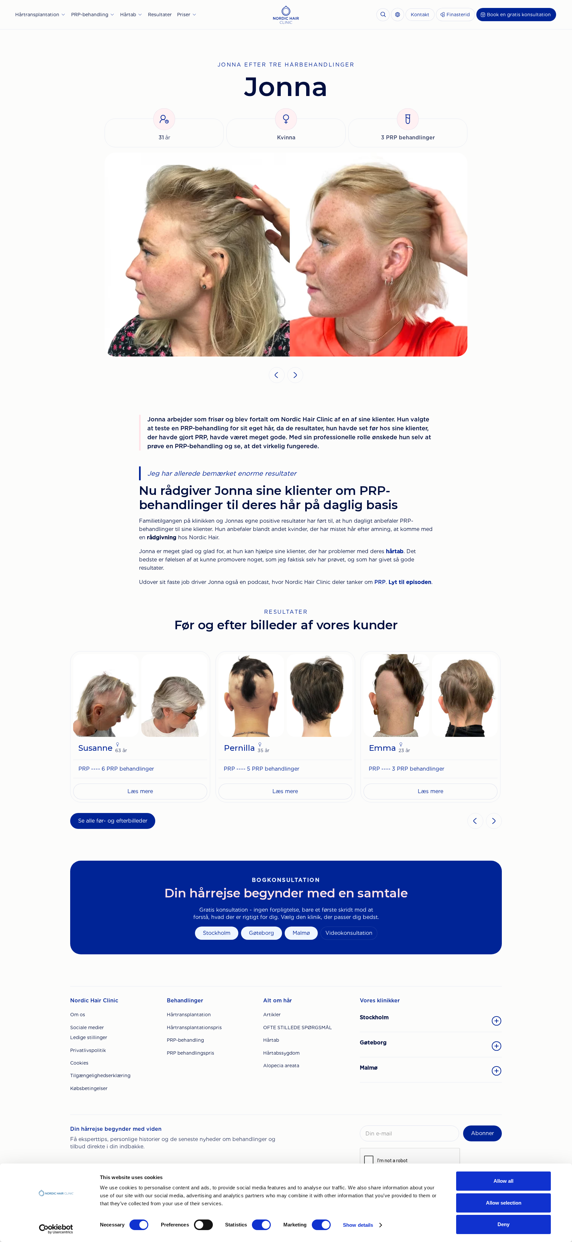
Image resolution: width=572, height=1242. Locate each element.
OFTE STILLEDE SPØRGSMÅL (297, 1027)
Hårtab (271, 1040)
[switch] (203, 1224)
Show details (358, 1225)
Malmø (301, 933)
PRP (380, 582)
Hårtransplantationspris (194, 1027)
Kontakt (420, 14)
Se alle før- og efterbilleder (112, 821)
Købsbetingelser (89, 1088)
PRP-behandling (185, 1040)
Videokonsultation (348, 933)
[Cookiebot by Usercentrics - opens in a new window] (56, 1229)
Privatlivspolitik (88, 1050)
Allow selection (503, 1203)
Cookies (79, 1063)
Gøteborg (261, 933)
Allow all (503, 1181)
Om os (77, 1014)
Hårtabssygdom (281, 1053)
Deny (503, 1224)
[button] (41, 14)
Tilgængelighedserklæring (100, 1075)
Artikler (272, 1014)
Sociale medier (87, 1027)
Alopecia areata (281, 1065)
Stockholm (216, 933)
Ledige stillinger (88, 1037)
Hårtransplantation (189, 1014)
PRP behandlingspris (190, 1053)
